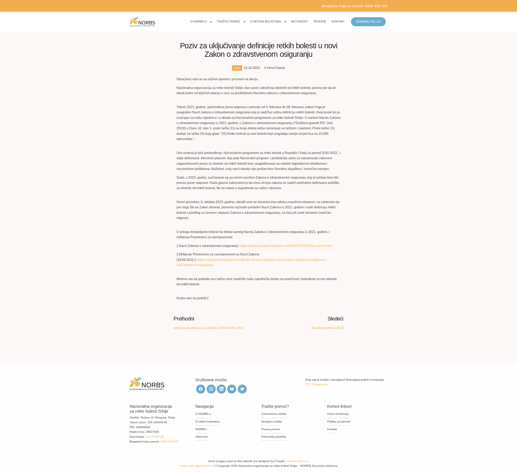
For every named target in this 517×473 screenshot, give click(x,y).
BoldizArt (207, 465)
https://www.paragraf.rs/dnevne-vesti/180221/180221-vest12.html (286, 246)
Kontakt (338, 21)
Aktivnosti (299, 21)
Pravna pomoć (270, 429)
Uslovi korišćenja (338, 413)
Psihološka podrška (273, 436)
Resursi (320, 21)
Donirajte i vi (368, 21)
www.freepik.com (298, 461)
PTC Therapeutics (316, 384)
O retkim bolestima (265, 21)
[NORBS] (142, 21)
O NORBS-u (199, 21)
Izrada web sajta (190, 465)
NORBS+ (201, 429)
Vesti (237, 68)
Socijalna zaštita (271, 421)
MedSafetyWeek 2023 (328, 328)
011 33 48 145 (154, 436)
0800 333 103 (376, 6)
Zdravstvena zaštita (273, 413)
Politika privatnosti (338, 421)
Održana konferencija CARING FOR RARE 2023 (208, 328)
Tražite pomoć (228, 21)
